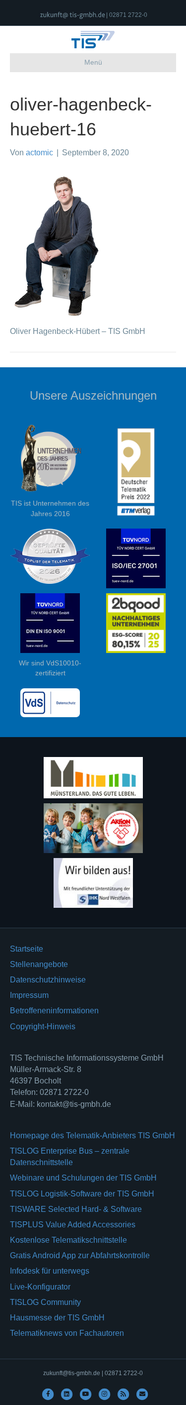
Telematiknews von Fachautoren (67, 1333)
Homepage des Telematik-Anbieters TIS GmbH (92, 1135)
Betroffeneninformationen (54, 1010)
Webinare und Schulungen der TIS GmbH (83, 1178)
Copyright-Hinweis (42, 1026)
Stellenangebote (39, 964)
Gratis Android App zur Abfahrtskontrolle (80, 1255)
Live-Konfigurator (40, 1287)
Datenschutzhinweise (48, 979)
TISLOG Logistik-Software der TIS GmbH (82, 1193)
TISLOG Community (45, 1302)
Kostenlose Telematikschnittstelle (68, 1240)
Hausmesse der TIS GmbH (57, 1317)
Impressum (29, 995)
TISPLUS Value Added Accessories (72, 1224)
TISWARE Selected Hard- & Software (76, 1209)
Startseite (26, 949)
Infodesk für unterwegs (49, 1271)
